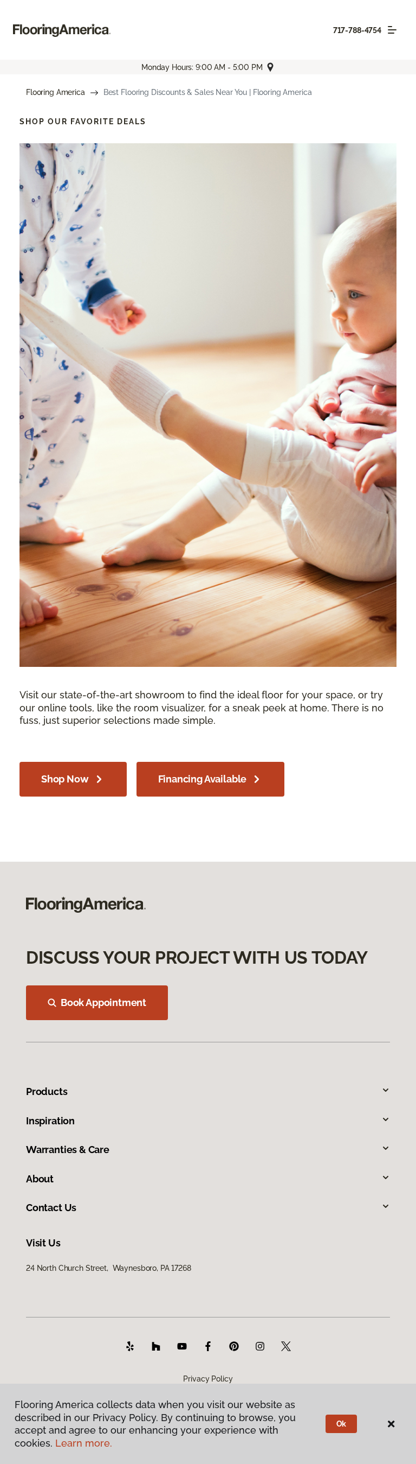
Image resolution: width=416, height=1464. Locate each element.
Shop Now (65, 779)
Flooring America (55, 92)
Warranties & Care (67, 1149)
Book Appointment (103, 1002)
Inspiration (50, 1120)
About (40, 1179)
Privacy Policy (207, 1378)
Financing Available (202, 779)
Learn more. (83, 1443)
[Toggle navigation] (392, 30)
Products (47, 1091)
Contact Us (51, 1207)
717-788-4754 (357, 30)
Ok (341, 1424)
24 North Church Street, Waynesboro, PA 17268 (108, 1268)
